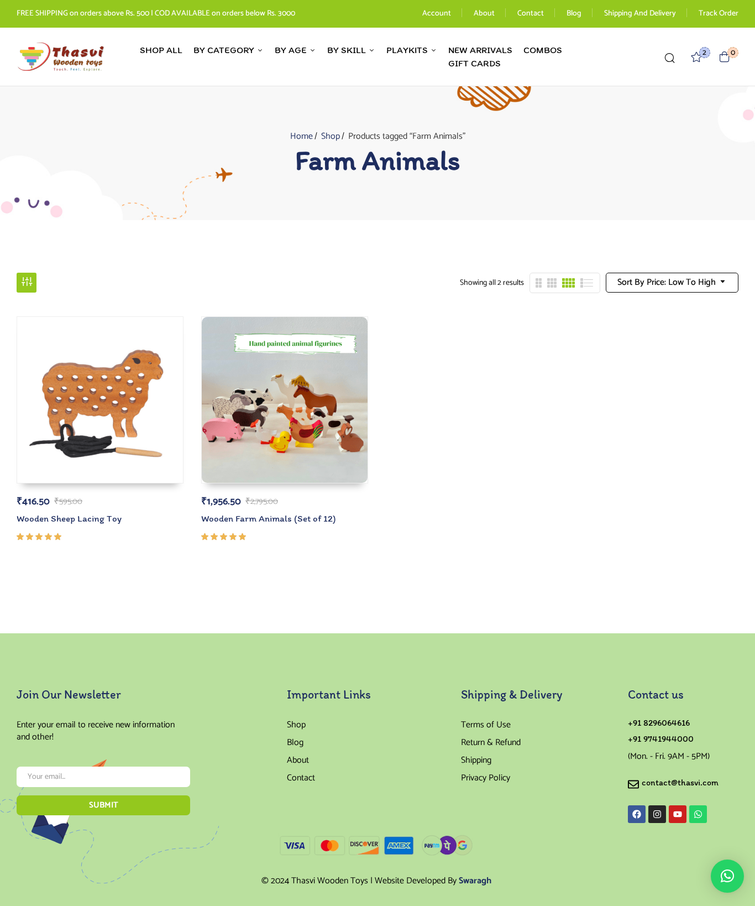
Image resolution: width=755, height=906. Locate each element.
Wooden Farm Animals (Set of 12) (268, 518)
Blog (574, 13)
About (484, 13)
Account (436, 13)
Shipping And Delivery (640, 13)
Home (301, 136)
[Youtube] (677, 814)
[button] (724, 56)
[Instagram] (657, 814)
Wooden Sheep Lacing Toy (69, 518)
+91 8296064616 (659, 722)
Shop (330, 136)
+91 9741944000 (661, 738)
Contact (530, 13)
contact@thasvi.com (680, 782)
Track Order (718, 13)
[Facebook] (637, 814)
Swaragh (475, 880)
